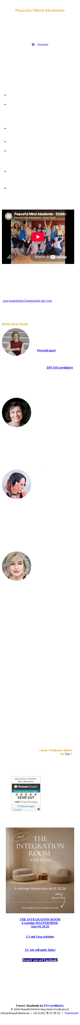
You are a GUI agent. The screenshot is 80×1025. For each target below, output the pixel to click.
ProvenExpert (46, 350)
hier (67, 753)
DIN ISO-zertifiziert (60, 367)
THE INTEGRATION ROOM (40, 919)
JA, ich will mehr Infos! (40, 950)
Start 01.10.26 (40, 926)
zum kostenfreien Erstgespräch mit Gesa (27, 300)
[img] (40, 10)
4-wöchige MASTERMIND (40, 923)
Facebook (50, 960)
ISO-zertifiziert (53, 1005)
